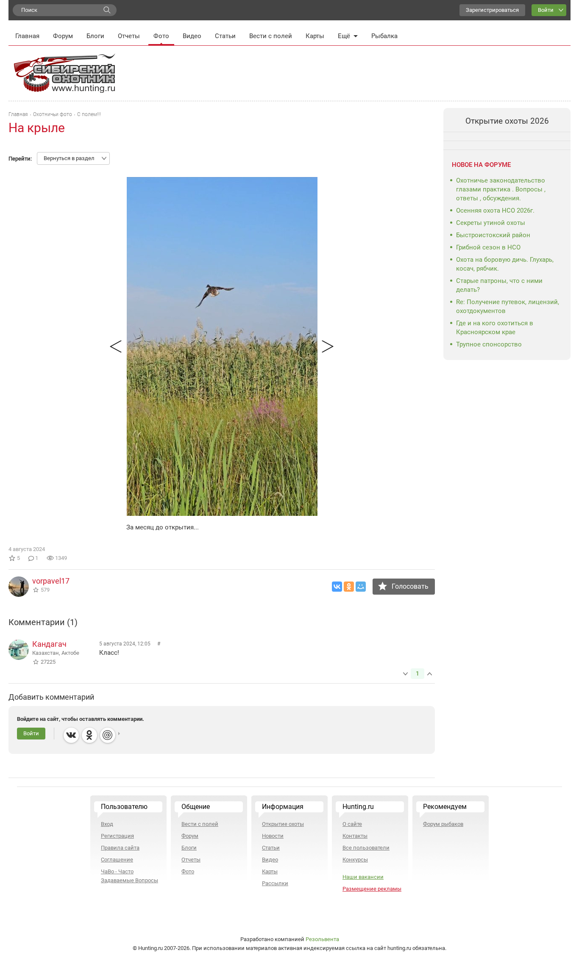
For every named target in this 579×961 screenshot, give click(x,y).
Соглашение (117, 859)
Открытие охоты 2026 (507, 120)
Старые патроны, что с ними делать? (499, 285)
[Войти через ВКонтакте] (71, 735)
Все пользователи (366, 848)
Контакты (354, 836)
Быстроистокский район (493, 235)
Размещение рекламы (371, 889)
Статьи (225, 36)
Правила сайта (120, 848)
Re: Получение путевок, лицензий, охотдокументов (507, 306)
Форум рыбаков (443, 824)
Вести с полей (270, 36)
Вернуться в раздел (69, 158)
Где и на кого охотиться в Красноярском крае (494, 327)
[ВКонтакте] (337, 587)
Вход (107, 824)
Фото (161, 36)
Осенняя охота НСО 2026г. (495, 210)
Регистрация (117, 836)
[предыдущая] (115, 346)
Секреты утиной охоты (490, 223)
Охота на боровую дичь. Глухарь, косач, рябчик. (505, 264)
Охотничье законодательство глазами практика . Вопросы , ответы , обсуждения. (501, 189)
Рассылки (275, 883)
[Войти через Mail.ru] (107, 735)
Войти (546, 10)
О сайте (352, 824)
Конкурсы (355, 859)
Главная (27, 36)
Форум (63, 36)
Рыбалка (384, 36)
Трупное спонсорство (489, 344)
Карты (315, 36)
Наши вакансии (363, 877)
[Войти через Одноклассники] (89, 735)
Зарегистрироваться (492, 10)
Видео (192, 36)
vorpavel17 (51, 580)
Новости (273, 836)
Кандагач (49, 644)
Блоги (95, 36)
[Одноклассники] (349, 587)
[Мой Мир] (361, 587)
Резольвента (322, 939)
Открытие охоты (283, 824)
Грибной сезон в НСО (488, 247)
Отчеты (129, 36)
